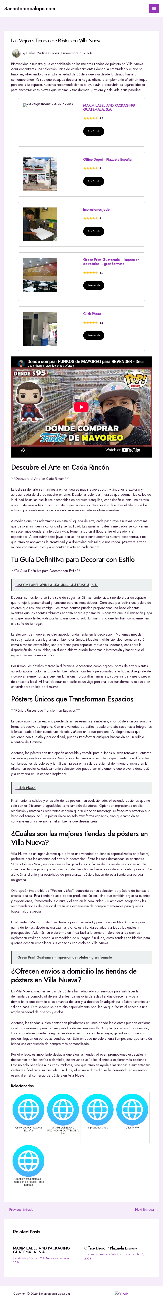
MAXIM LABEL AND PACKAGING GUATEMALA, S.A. (109, 107)
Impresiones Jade (96, 209)
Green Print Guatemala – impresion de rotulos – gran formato (111, 261)
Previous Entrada (19, 1209)
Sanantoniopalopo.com (29, 8)
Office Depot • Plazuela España (107, 159)
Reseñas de (93, 131)
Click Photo (92, 313)
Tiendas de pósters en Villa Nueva (33, 1258)
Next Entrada (146, 1209)
